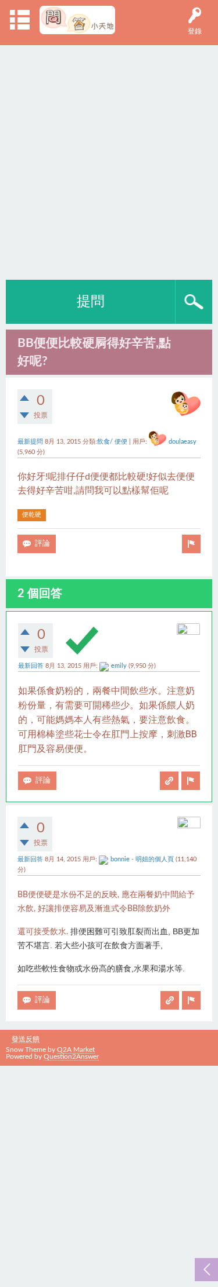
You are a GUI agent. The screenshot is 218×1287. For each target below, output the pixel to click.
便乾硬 (31, 514)
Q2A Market (76, 1049)
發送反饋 (26, 1039)
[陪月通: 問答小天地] (78, 20)
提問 (91, 302)
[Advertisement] (109, 159)
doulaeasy (182, 442)
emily (119, 666)
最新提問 (30, 442)
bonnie (120, 859)
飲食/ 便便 (112, 442)
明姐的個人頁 (154, 859)
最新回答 (31, 666)
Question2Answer (71, 1056)
